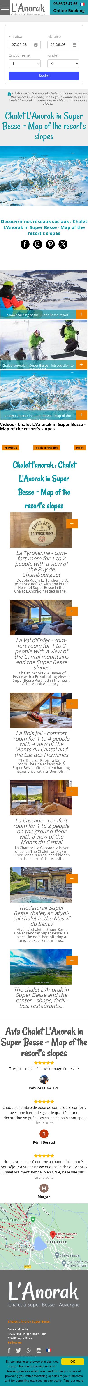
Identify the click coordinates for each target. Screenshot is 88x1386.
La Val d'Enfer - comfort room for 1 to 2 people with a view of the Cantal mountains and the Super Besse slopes (41, 653)
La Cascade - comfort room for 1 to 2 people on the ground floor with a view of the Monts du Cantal (41, 831)
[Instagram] (41, 1349)
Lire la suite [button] (44, 1123)
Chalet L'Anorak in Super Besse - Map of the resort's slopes (48, 101)
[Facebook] (12, 1349)
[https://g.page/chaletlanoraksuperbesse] (31, 1349)
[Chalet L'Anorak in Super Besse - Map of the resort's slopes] (28, 10)
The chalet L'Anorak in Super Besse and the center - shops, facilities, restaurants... (41, 997)
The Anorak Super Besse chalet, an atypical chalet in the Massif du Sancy (41, 915)
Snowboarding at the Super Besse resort (37, 315)
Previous (10, 448)
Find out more (73, 1380)
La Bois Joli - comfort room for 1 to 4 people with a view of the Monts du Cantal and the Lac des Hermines (41, 743)
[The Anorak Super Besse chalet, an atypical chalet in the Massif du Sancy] (72, 878)
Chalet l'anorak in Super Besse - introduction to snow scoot (38, 367)
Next (80, 448)
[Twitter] (21, 1349)
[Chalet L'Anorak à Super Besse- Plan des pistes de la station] (82, 3)
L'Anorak (21, 93)
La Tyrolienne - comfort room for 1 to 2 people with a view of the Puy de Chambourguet (41, 563)
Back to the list (47, 448)
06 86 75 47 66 (65, 3)
